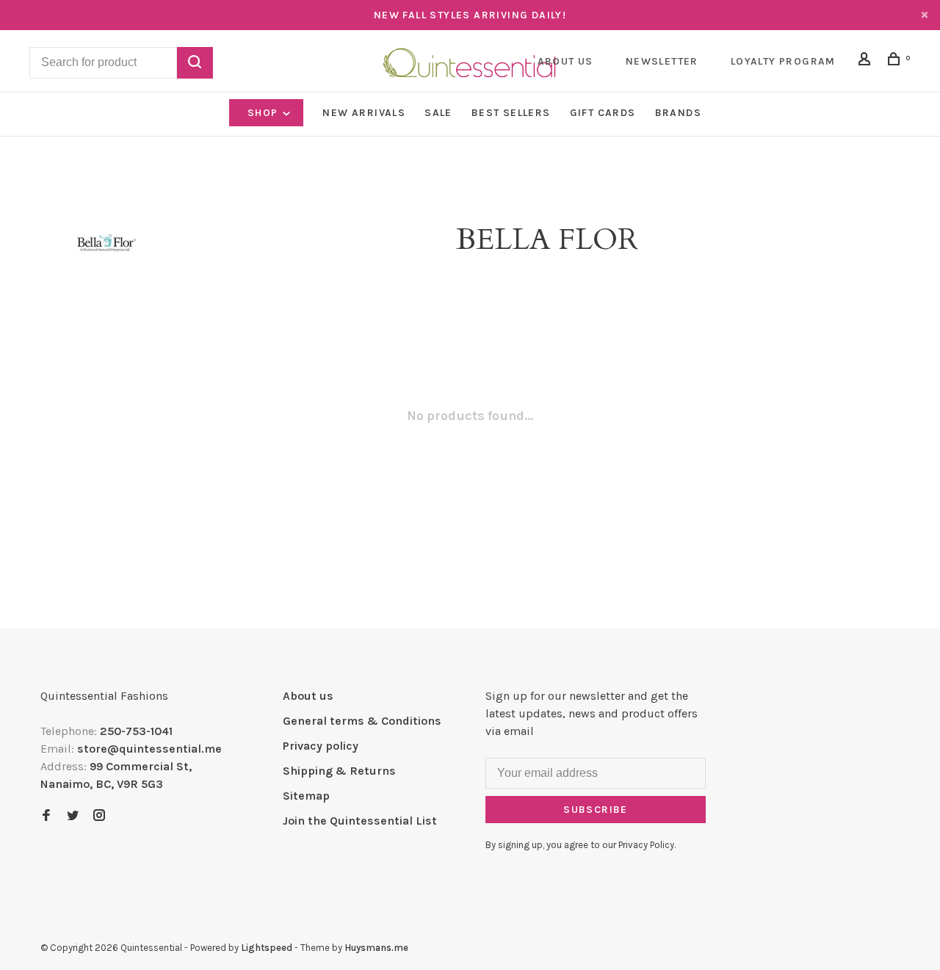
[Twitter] (73, 816)
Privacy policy (320, 746)
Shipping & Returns (339, 771)
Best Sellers (511, 112)
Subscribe (595, 809)
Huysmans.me (376, 947)
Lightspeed (266, 947)
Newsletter (662, 61)
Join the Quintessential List (360, 821)
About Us (565, 61)
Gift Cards (603, 112)
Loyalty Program (783, 61)
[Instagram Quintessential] (99, 816)
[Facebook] (46, 816)
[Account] (866, 61)
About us (308, 696)
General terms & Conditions (362, 721)
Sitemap (306, 796)
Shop (264, 112)
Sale (438, 112)
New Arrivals (363, 112)
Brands (678, 112)
